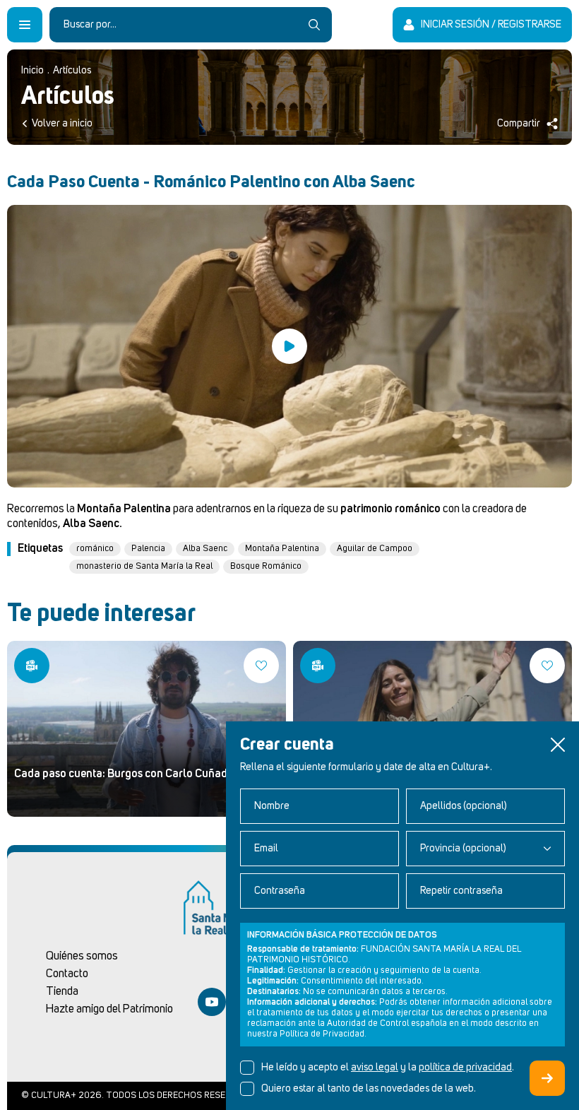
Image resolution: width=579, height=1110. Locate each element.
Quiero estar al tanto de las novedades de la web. (368, 1089)
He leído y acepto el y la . (387, 1068)
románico (95, 548)
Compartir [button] (518, 124)
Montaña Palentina (282, 548)
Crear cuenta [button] (547, 1078)
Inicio (32, 71)
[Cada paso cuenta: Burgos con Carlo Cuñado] (146, 729)
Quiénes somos (82, 956)
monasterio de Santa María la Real (144, 566)
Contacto (67, 973)
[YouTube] (212, 1002)
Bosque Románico (266, 566)
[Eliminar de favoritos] (261, 665)
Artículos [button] (72, 71)
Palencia (148, 548)
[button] (558, 745)
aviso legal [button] (374, 1068)
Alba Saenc (205, 548)
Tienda (62, 991)
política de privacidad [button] (465, 1068)
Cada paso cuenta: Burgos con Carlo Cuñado (124, 774)
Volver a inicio (62, 124)
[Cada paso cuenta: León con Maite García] (317, 665)
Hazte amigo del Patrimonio (109, 1009)
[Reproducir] (289, 346)
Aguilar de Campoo (374, 548)
